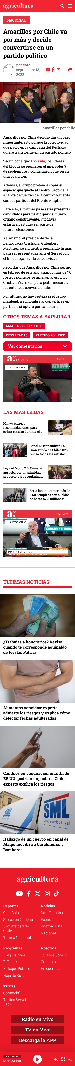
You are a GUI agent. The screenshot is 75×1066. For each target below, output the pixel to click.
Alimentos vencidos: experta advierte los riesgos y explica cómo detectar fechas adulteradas (36, 713)
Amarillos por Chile (24, 326)
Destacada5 (16, 335)
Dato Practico (52, 912)
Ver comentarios (25, 346)
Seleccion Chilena (18, 919)
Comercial (11, 992)
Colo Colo (11, 912)
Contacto (48, 961)
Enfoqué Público (16, 968)
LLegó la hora (14, 955)
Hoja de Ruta (13, 975)
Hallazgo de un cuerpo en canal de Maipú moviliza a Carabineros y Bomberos (36, 844)
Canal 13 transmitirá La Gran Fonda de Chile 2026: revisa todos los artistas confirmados (49, 450)
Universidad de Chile (16, 928)
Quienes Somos (54, 955)
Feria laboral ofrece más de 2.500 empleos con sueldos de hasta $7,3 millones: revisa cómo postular (50, 495)
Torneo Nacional (17, 937)
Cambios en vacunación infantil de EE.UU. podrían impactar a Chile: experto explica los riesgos (36, 778)
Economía (49, 919)
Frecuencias (51, 968)
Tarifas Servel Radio (14, 1001)
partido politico (50, 335)
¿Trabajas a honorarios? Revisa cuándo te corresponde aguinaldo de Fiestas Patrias (35, 647)
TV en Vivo (37, 1029)
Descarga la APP (37, 1040)
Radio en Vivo (37, 1019)
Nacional (16, 20)
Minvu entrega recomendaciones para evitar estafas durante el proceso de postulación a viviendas (21, 427)
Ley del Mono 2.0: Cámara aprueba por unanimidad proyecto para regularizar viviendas (22, 472)
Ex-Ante (38, 161)
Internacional (52, 926)
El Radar (10, 961)
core (26, 64)
